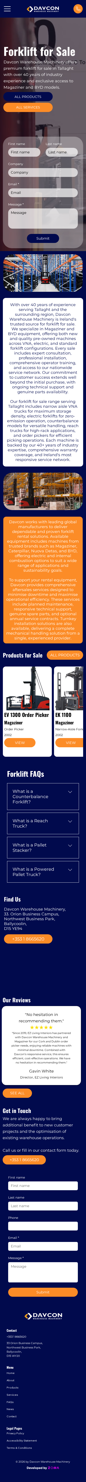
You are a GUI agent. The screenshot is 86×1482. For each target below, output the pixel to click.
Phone (13, 1218)
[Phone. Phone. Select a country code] (15, 1226)
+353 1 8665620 (16, 1336)
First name (16, 1177)
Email (13, 1238)
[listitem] (27, 712)
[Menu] (7, 9)
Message (16, 1258)
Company (15, 164)
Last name (16, 1197)
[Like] (78, 8)
